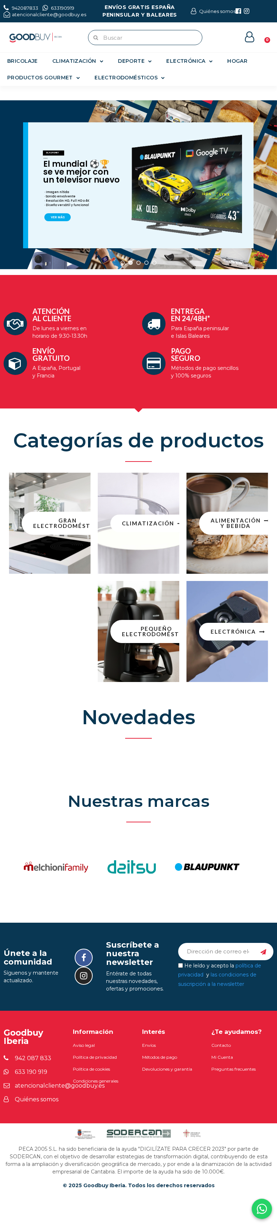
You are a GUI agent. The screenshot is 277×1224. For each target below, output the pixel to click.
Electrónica (185, 61)
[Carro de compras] (263, 36)
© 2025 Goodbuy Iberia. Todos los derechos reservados (139, 1185)
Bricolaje (22, 61)
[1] (263, 951)
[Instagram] (84, 976)
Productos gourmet (40, 77)
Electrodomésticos (126, 77)
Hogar (237, 61)
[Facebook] (84, 958)
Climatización (74, 61)
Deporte (131, 61)
